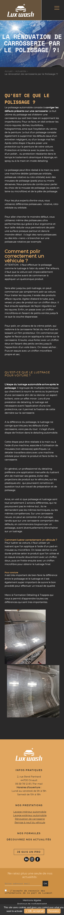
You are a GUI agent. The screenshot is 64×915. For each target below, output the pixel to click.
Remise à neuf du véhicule (30, 822)
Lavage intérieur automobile (29, 812)
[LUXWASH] (20, 10)
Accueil (9, 71)
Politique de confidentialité (32, 904)
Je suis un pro (29, 852)
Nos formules (29, 833)
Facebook (37, 859)
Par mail (38, 784)
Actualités (20, 71)
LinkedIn (26, 859)
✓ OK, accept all (35, 911)
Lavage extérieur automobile (30, 815)
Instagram (32, 859)
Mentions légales (32, 900)
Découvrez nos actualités (29, 839)
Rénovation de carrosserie (30, 819)
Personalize (53, 911)
